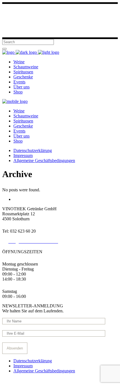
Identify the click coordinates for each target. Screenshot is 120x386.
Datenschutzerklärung (32, 360)
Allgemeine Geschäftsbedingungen (44, 370)
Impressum (23, 365)
